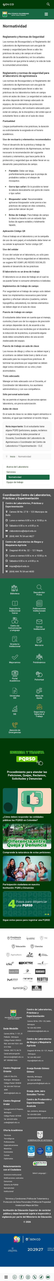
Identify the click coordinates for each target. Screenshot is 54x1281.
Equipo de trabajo (15, 482)
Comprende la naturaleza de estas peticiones (27, 852)
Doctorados (8, 1152)
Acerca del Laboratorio (17, 467)
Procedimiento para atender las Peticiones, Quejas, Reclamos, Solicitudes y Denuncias (27, 775)
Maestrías (8, 1149)
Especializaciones (11, 1145)
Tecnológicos (9, 1139)
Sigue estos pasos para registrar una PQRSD (26, 920)
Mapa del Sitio (32, 1205)
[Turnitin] (20, 988)
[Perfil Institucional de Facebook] (21, 1277)
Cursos (6, 1155)
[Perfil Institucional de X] (34, 1277)
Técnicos (7, 1135)
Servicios (11, 472)
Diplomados (8, 1159)
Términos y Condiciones (15, 1199)
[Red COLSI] (36, 988)
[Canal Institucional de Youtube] (48, 1277)
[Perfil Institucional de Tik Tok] (41, 1277)
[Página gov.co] (8, 4)
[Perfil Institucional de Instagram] (28, 1277)
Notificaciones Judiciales (13, 1178)
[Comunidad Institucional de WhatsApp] (14, 1277)
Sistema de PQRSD (11, 1185)
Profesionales (9, 1142)
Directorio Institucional (12, 1175)
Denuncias (8, 1181)
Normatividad (14, 477)
